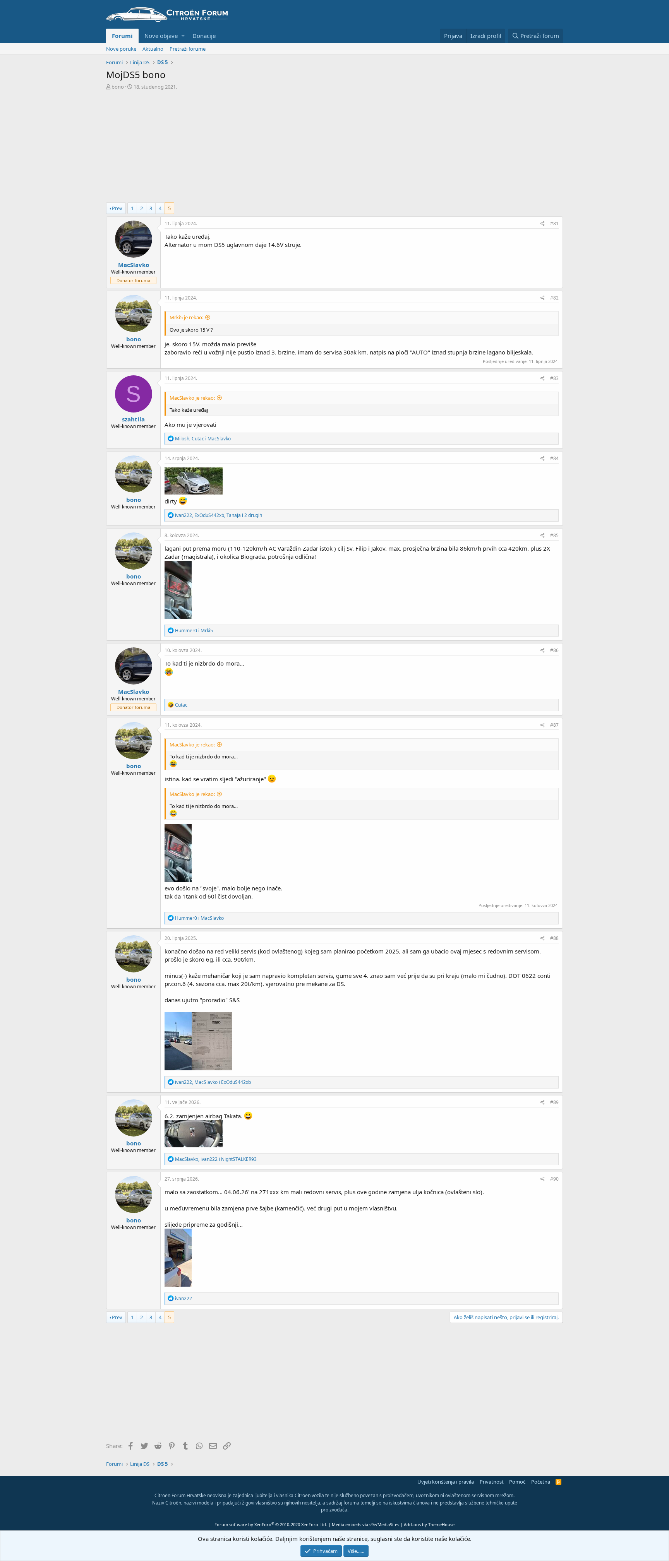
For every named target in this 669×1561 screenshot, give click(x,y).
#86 (554, 650)
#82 (554, 297)
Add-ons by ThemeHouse (429, 1524)
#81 (554, 223)
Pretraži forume (188, 48)
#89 (554, 1102)
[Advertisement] (334, 148)
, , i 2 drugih (218, 515)
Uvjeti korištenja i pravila (445, 1481)
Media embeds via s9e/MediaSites (365, 1524)
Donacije (204, 35)
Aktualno (152, 48)
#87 (554, 725)
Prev (117, 208)
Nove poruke (121, 48)
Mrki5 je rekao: (186, 317)
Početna (540, 1481)
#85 (554, 535)
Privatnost (492, 1481)
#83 (554, 378)
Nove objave (161, 35)
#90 (554, 1179)
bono (118, 86)
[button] (183, 36)
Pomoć (517, 1481)
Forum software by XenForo (270, 1524)
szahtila (133, 419)
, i (203, 438)
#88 (554, 938)
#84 (554, 458)
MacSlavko (133, 265)
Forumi (122, 35)
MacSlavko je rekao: (192, 397)
